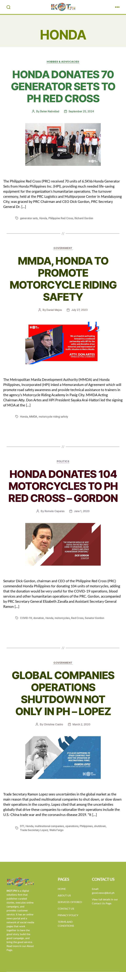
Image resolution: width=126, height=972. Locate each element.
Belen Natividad (49, 111)
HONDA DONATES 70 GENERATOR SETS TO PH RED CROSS (63, 86)
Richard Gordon (83, 218)
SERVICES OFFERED (70, 902)
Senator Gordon (94, 618)
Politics (63, 461)
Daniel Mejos (54, 310)
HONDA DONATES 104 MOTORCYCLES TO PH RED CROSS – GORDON (63, 486)
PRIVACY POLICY (68, 915)
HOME (62, 889)
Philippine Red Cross (60, 218)
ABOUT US (64, 895)
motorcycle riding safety (53, 416)
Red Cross (77, 618)
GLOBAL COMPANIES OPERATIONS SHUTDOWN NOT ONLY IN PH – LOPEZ (63, 693)
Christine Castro (53, 724)
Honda (43, 218)
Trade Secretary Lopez (34, 830)
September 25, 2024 (81, 111)
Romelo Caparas (54, 511)
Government (63, 248)
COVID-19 (26, 618)
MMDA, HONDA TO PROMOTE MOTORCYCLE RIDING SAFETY (63, 278)
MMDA (33, 416)
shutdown (100, 826)
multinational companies (49, 826)
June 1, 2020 (82, 511)
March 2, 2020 (81, 724)
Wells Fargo (56, 830)
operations (71, 826)
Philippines (86, 826)
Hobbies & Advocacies (63, 61)
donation (38, 618)
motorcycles (62, 618)
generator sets (29, 218)
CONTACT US (66, 908)
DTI (22, 826)
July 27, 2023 (79, 310)
